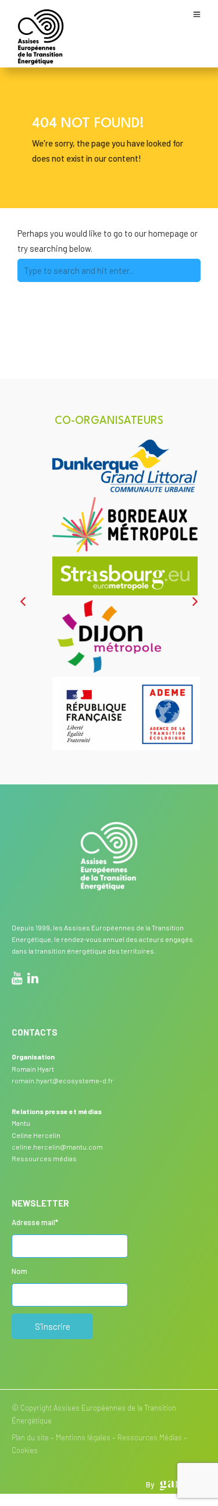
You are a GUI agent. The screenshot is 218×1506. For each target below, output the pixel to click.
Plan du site (30, 1437)
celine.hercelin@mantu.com (57, 1147)
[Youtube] (17, 980)
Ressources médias (44, 1158)
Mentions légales (83, 1437)
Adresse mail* (35, 1222)
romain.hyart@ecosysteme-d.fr (62, 1080)
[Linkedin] (32, 980)
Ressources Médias (149, 1437)
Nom (19, 1271)
